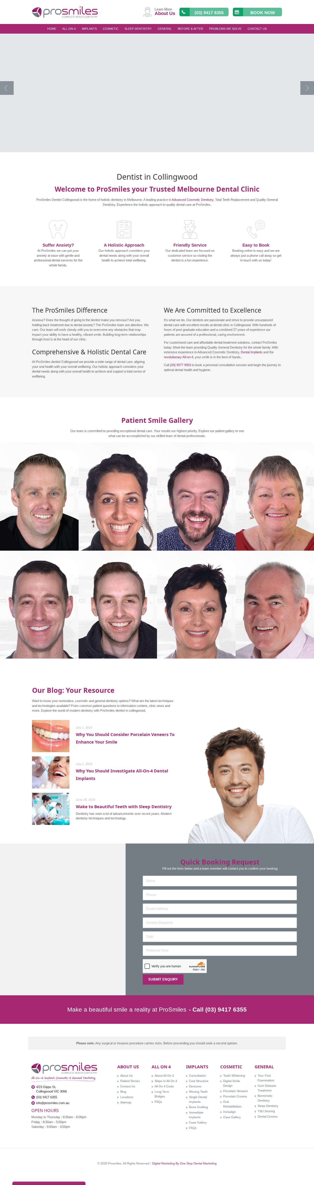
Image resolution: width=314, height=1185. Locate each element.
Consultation (197, 1075)
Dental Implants (252, 352)
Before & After (190, 28)
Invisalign (229, 1111)
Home (51, 28)
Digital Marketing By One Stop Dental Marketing (184, 1163)
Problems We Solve (225, 28)
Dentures (195, 1086)
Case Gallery (198, 1122)
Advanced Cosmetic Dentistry (192, 199)
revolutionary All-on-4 (178, 357)
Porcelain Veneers (235, 1091)
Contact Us (257, 28)
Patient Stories (130, 1081)
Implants (89, 28)
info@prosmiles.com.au (52, 1103)
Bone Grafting (198, 1107)
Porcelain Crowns (235, 1096)
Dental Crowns (267, 1116)
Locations (126, 1097)
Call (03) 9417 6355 (219, 1009)
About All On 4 (164, 1075)
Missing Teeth (198, 1091)
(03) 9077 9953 (180, 365)
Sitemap (125, 1102)
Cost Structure (198, 1081)
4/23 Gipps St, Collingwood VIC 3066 (51, 1089)
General (165, 28)
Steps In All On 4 (166, 1081)
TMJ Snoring (266, 1111)
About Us (126, 1075)
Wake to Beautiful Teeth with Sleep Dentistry (124, 806)
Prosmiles (114, 1163)
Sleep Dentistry (138, 28)
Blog (123, 1091)
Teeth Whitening (234, 1075)
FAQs (158, 1101)
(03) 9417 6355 (46, 1097)
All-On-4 (69, 28)
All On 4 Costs (164, 1086)
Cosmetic (111, 28)
